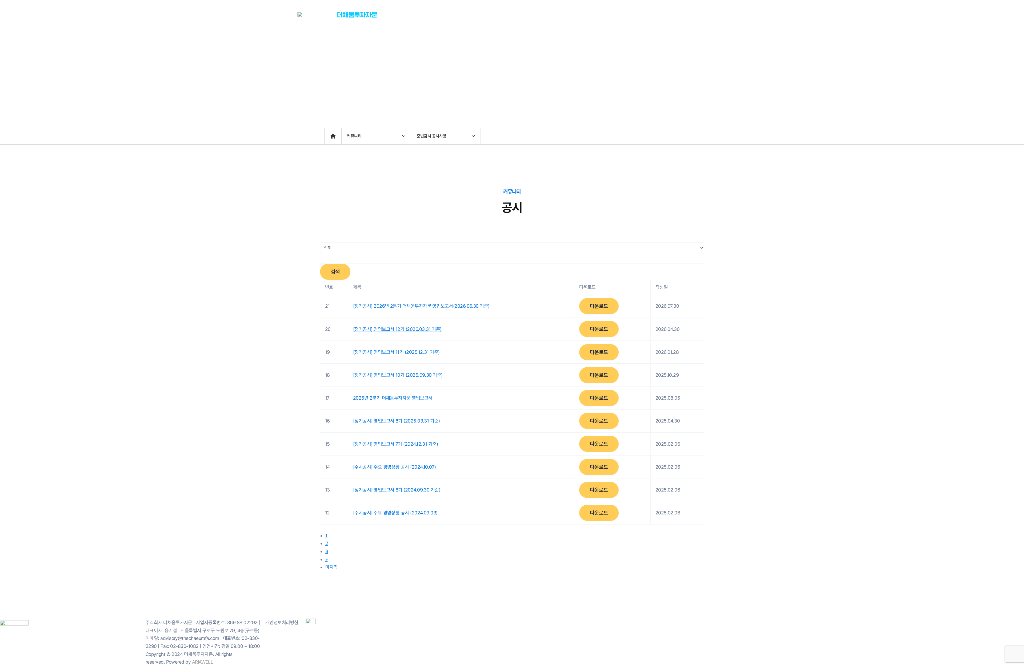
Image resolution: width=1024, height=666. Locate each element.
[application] (658, 15)
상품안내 (612, 14)
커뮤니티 (698, 14)
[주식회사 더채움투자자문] (317, 14)
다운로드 (599, 306)
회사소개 (566, 14)
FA (652, 14)
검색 (335, 272)
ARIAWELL (202, 662)
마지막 (331, 567)
